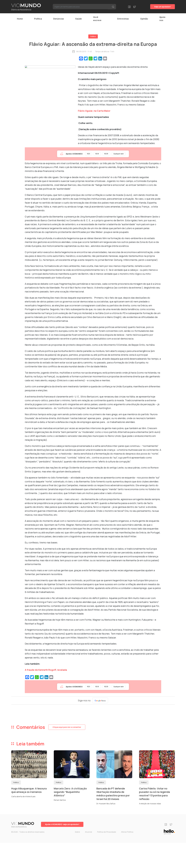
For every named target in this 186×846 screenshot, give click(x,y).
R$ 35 (106, 154)
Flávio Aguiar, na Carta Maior (94, 110)
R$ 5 (88, 154)
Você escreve (97, 19)
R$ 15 (97, 154)
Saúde (78, 18)
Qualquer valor (118, 154)
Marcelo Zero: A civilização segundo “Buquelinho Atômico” (70, 792)
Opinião (144, 18)
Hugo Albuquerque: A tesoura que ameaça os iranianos (29, 790)
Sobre (77, 832)
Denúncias (58, 18)
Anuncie (88, 832)
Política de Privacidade (106, 832)
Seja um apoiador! (162, 6)
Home (20, 18)
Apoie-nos (162, 19)
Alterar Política (127, 832)
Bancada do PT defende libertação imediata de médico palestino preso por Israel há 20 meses (113, 794)
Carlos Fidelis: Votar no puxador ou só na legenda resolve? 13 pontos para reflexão (154, 794)
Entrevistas (123, 18)
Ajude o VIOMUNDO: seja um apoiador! (62, 824)
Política (38, 18)
